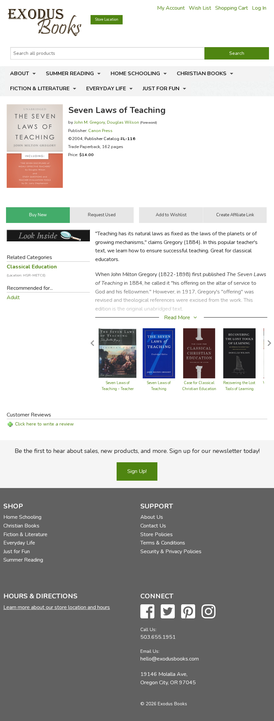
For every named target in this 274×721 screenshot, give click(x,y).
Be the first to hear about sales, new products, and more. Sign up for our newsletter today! (137, 451)
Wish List (200, 8)
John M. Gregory (89, 122)
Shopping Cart (231, 8)
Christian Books (202, 73)
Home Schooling (135, 73)
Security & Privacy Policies (170, 551)
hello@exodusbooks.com (169, 659)
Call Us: (148, 629)
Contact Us (153, 525)
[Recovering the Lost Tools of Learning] (239, 353)
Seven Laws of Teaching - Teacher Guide (118, 388)
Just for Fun (161, 88)
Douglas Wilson (123, 122)
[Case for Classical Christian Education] (199, 353)
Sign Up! (137, 471)
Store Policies (156, 534)
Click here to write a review (44, 424)
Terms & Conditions (162, 543)
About (19, 73)
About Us (151, 517)
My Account (171, 8)
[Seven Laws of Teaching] (159, 353)
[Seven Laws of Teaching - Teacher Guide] (118, 353)
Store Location (106, 19)
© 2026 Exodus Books (163, 704)
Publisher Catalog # (110, 138)
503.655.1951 (158, 637)
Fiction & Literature (40, 88)
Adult (13, 297)
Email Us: (149, 651)
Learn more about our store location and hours (56, 607)
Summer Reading (70, 73)
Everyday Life (106, 88)
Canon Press (100, 130)
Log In (259, 8)
